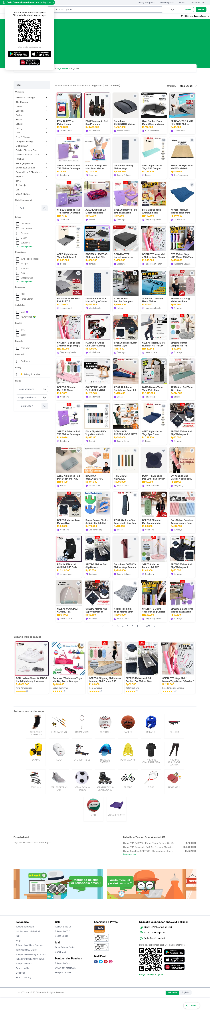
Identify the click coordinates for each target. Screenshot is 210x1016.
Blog (18, 940)
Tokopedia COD (62, 931)
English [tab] (185, 992)
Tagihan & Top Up (63, 926)
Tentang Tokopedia (146, 2)
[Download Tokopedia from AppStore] (174, 960)
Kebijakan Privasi (63, 972)
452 (148, 626)
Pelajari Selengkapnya (149, 974)
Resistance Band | (31, 842)
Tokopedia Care (198, 2)
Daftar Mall (60, 952)
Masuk (188, 9)
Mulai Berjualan (167, 2)
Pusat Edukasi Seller (65, 947)
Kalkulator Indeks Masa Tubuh (30, 959)
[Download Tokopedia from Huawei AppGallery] (174, 967)
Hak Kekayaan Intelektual (28, 931)
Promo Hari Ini (22, 968)
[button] (195, 16)
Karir (18, 936)
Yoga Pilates (62, 68)
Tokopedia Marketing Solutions (31, 954)
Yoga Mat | (18, 842)
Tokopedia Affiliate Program (29, 945)
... (142, 626)
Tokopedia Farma (24, 963)
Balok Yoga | (45, 842)
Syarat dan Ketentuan (65, 968)
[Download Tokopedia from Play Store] (174, 952)
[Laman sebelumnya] (103, 626)
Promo (182, 2)
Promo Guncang (23, 977)
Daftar (201, 9)
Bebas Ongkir (61, 936)
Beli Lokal (20, 973)
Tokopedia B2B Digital (26, 950)
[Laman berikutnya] (154, 626)
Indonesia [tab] (172, 992)
